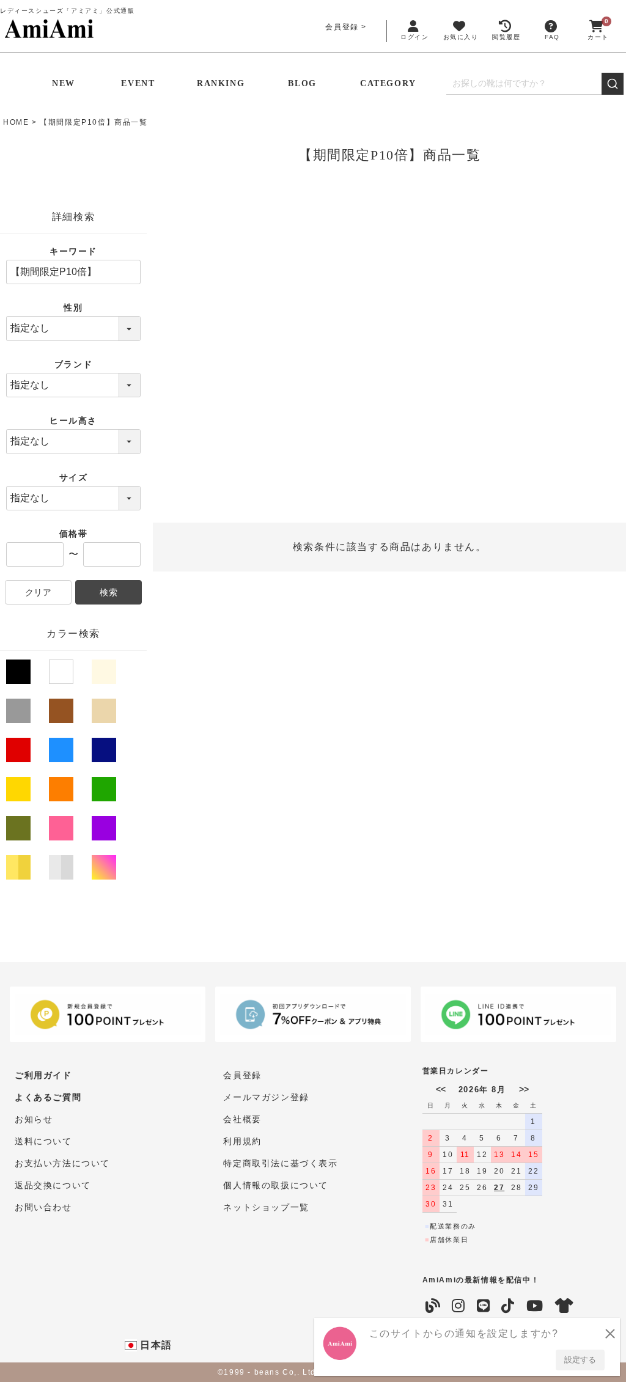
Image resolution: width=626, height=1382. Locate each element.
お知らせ (34, 1119)
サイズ (73, 477)
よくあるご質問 (48, 1097)
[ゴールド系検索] (19, 869)
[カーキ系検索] (19, 830)
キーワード (73, 251)
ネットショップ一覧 (266, 1207)
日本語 (154, 1345)
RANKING (221, 83)
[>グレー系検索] (19, 713)
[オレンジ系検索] (62, 791)
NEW (63, 83)
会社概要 (242, 1119)
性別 (73, 307)
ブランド (73, 364)
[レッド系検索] (19, 752)
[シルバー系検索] (62, 869)
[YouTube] (535, 1306)
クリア (38, 592)
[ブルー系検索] (62, 752)
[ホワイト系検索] (62, 674)
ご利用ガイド (43, 1075)
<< (441, 1089)
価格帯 (73, 533)
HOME (16, 122)
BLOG (302, 83)
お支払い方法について (62, 1163)
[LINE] (484, 1306)
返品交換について (53, 1185)
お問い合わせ (43, 1207)
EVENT (138, 83)
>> (524, 1089)
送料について (43, 1141)
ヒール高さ (73, 420)
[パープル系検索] (105, 830)
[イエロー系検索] (19, 791)
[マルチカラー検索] (105, 869)
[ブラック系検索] (19, 677)
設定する (580, 1359)
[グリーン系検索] (105, 791)
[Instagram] (459, 1306)
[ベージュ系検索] (105, 713)
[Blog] (433, 1306)
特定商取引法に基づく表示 (280, 1163)
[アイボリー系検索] (105, 674)
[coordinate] (565, 1306)
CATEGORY (388, 83)
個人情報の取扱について (275, 1185)
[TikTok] (508, 1306)
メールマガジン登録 (266, 1097)
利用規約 (242, 1141)
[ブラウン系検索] (62, 713)
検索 (108, 592)
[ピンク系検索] (62, 830)
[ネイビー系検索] (105, 752)
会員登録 (341, 27)
